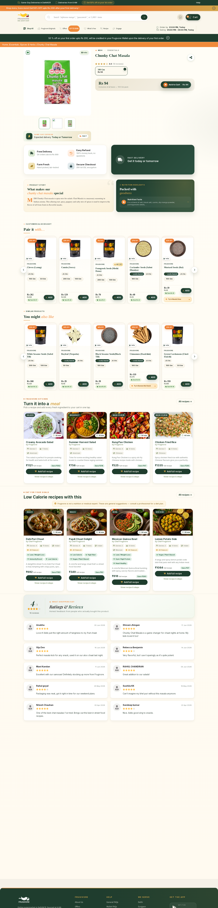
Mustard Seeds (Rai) (139, 267)
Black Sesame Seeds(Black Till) (73, 355)
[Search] (144, 17)
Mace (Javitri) (171, 354)
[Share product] (190, 57)
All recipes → (185, 401)
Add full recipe (45, 471)
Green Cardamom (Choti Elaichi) (142, 355)
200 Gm (32, 279)
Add (50, 297)
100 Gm (43, 279)
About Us (79, 902)
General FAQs (112, 902)
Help (198, 2)
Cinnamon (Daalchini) (106, 354)
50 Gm (32, 365)
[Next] (194, 270)
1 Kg (168, 280)
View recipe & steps (44, 477)
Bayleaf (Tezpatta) (36, 354)
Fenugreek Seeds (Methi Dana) (72, 269)
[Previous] (23, 270)
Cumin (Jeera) (34, 267)
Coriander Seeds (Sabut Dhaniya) (107, 268)
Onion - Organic (172, 268)
